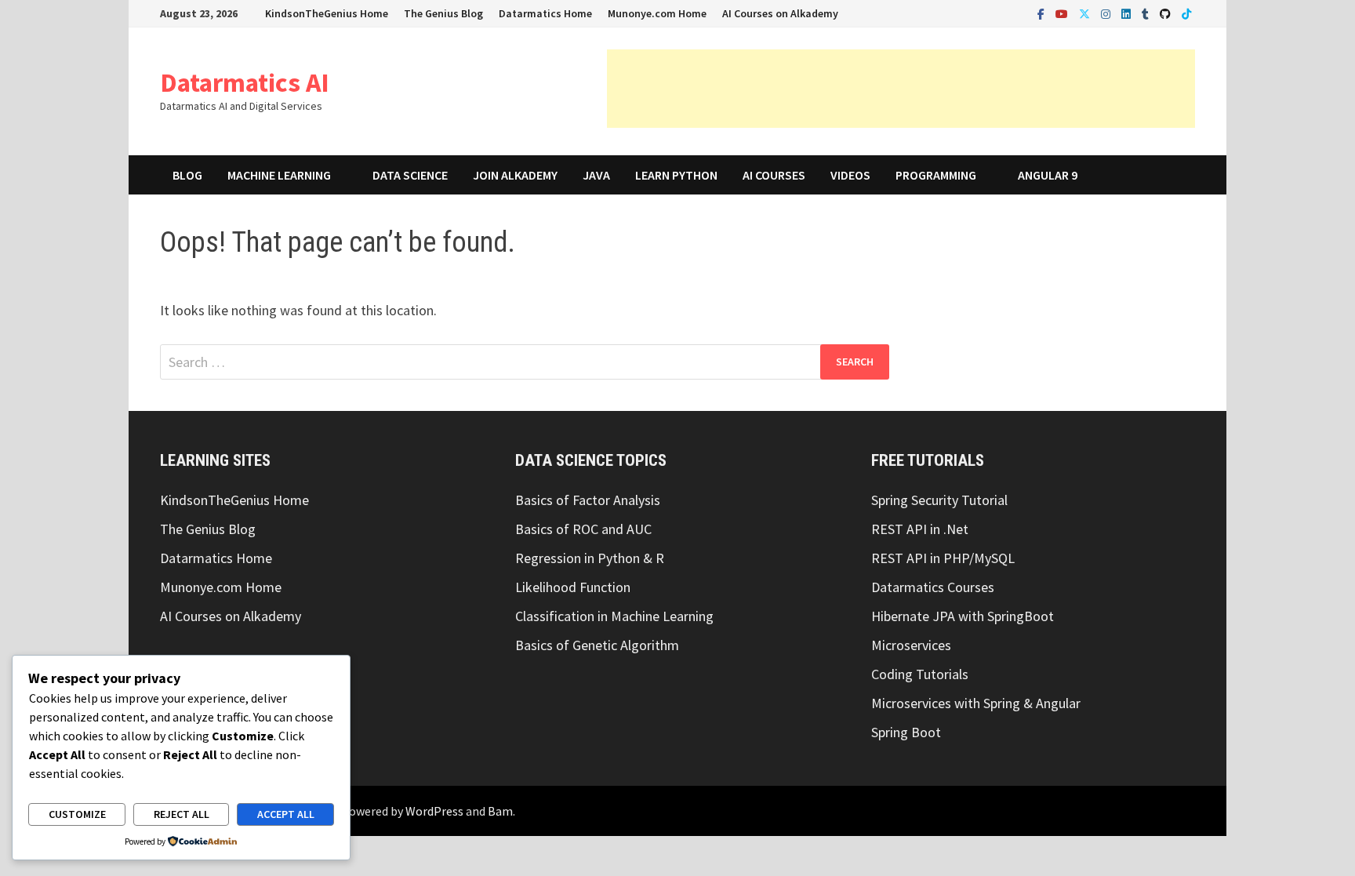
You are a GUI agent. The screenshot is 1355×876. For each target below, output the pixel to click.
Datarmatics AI (244, 82)
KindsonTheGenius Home (326, 13)
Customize (77, 814)
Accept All (285, 814)
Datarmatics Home (545, 13)
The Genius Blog (443, 13)
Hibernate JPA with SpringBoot (962, 616)
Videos (850, 175)
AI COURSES (774, 175)
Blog (187, 175)
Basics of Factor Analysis (587, 500)
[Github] (1167, 13)
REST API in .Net (919, 529)
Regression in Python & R (589, 558)
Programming (935, 175)
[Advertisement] (901, 88)
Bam (500, 811)
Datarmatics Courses (932, 587)
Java (596, 175)
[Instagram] (1107, 13)
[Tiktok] (1186, 13)
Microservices (911, 645)
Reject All (181, 814)
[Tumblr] (1147, 13)
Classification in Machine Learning (614, 616)
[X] (1086, 13)
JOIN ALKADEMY (515, 175)
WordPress (434, 811)
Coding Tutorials (919, 674)
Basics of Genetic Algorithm (597, 645)
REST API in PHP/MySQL (943, 558)
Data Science (410, 175)
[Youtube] (1063, 13)
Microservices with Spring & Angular (976, 703)
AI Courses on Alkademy (780, 13)
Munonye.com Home (657, 13)
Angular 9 (1047, 175)
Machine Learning (279, 175)
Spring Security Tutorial (939, 500)
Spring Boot (906, 732)
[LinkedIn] (1127, 13)
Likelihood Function (572, 587)
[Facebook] (1043, 13)
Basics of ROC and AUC (583, 529)
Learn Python (676, 175)
